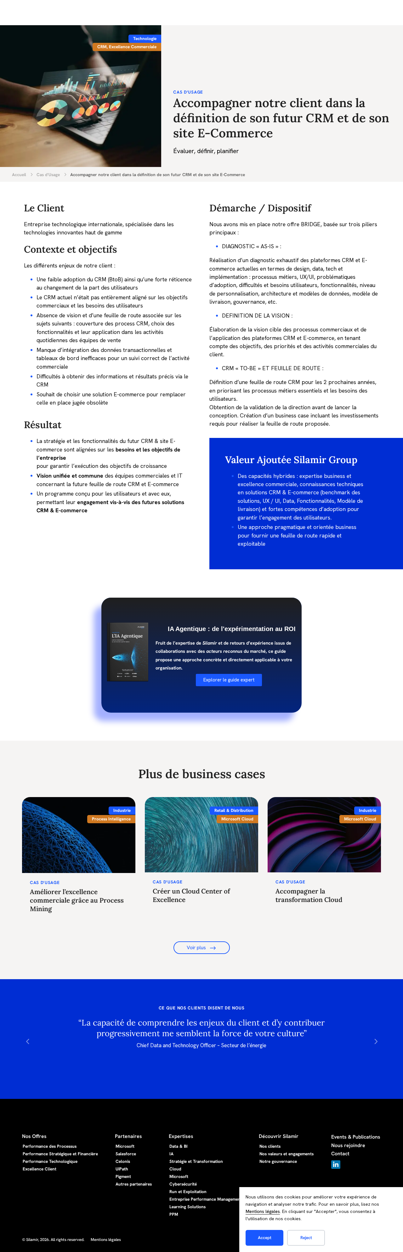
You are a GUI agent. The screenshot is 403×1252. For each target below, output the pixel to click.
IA (171, 1154)
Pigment (123, 1176)
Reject (306, 1237)
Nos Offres (34, 1136)
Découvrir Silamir (278, 1136)
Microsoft (125, 1146)
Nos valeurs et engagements (286, 1154)
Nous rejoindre (348, 1145)
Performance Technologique (50, 1161)
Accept (264, 1237)
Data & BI (178, 1146)
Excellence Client (39, 1169)
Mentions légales (263, 1211)
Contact (340, 1153)
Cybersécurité (183, 1184)
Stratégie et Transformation (196, 1161)
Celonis (123, 1161)
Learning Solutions (187, 1206)
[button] (27, 1040)
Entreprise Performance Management (205, 1199)
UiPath (122, 1169)
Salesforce (126, 1154)
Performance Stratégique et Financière (60, 1154)
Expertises (181, 1136)
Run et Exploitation (188, 1191)
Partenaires (128, 1136)
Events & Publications (355, 1137)
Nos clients (270, 1146)
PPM (173, 1214)
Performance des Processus (50, 1146)
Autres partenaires (134, 1184)
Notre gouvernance (278, 1161)
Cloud (175, 1169)
